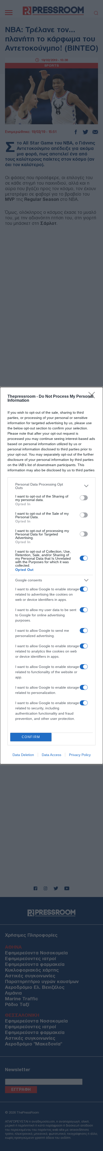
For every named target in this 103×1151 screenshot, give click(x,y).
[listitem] (51, 486)
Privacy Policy (80, 755)
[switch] (84, 497)
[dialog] (51, 575)
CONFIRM (31, 737)
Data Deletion (23, 755)
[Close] (93, 396)
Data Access (51, 755)
